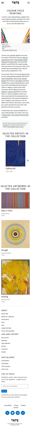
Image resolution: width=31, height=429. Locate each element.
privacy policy (23, 395)
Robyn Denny (7, 115)
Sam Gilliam (18, 81)
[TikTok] (23, 413)
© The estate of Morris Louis (9, 50)
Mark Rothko (18, 60)
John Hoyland (15, 115)
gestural (11, 92)
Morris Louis (17, 79)
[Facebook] (7, 413)
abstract (24, 74)
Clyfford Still (13, 62)
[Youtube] (13, 413)
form (28, 74)
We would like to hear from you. (15, 126)
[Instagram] (18, 413)
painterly (4, 92)
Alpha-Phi (4, 46)
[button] (28, 2)
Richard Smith (24, 115)
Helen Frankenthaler (7, 79)
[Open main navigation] (6, 3)
